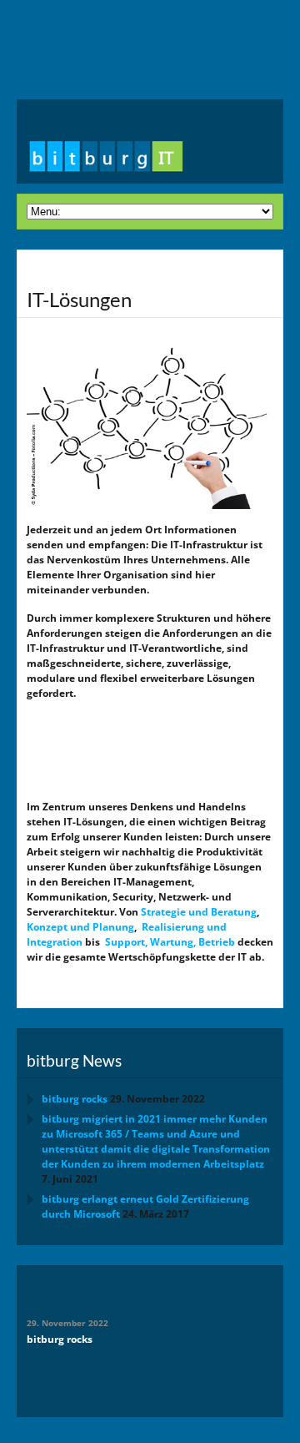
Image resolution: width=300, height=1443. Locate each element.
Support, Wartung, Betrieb (170, 942)
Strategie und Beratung (199, 912)
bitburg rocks (75, 1099)
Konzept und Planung (80, 927)
